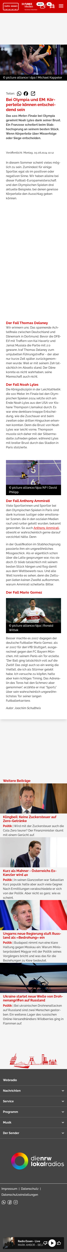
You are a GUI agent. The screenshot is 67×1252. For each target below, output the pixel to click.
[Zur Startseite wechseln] (11, 6)
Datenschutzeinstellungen (19, 1194)
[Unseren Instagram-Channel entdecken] (15, 1202)
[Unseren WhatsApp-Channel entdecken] (3, 1202)
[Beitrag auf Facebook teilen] (26, 93)
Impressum (9, 1189)
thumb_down (45, 1243)
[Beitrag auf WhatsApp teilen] (19, 93)
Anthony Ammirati (46, 528)
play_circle (52, 1243)
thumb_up (59, 1243)
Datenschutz (30, 1189)
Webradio (10, 1080)
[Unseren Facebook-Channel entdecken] (9, 1202)
